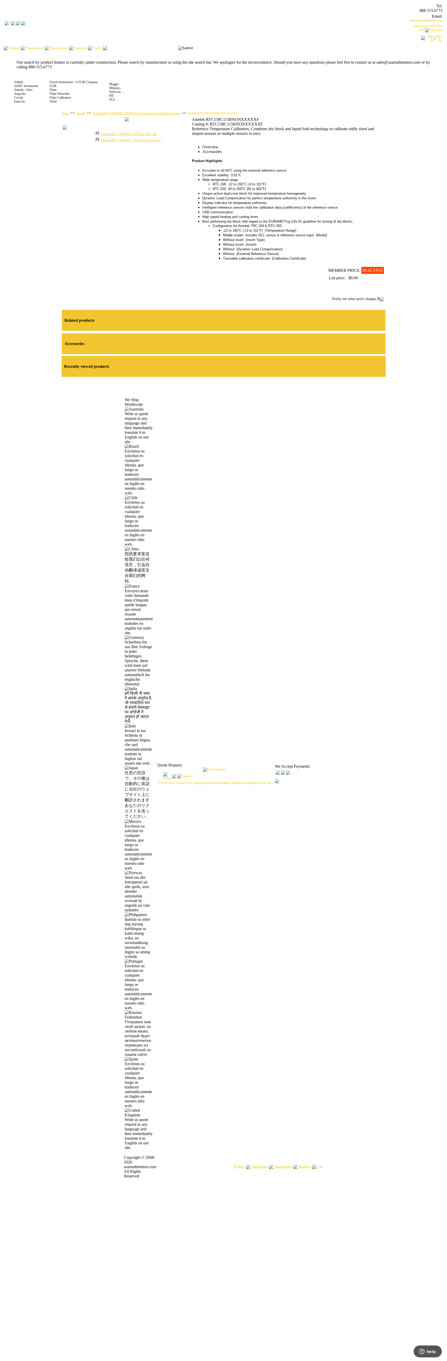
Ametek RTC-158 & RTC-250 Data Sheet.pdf (129, 134)
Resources (305, 1166)
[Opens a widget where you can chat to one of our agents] (427, 1351)
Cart (320, 1166)
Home (65, 113)
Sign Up (439, 38)
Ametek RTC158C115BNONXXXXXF (212, 113)
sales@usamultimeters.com (425, 20)
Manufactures (259, 1166)
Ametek (81, 113)
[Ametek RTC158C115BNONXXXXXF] (127, 120)
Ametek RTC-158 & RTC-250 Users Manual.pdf (131, 140)
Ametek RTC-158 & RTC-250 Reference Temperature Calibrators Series (136, 113)
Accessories (212, 151)
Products (239, 1166)
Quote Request (283, 1166)
